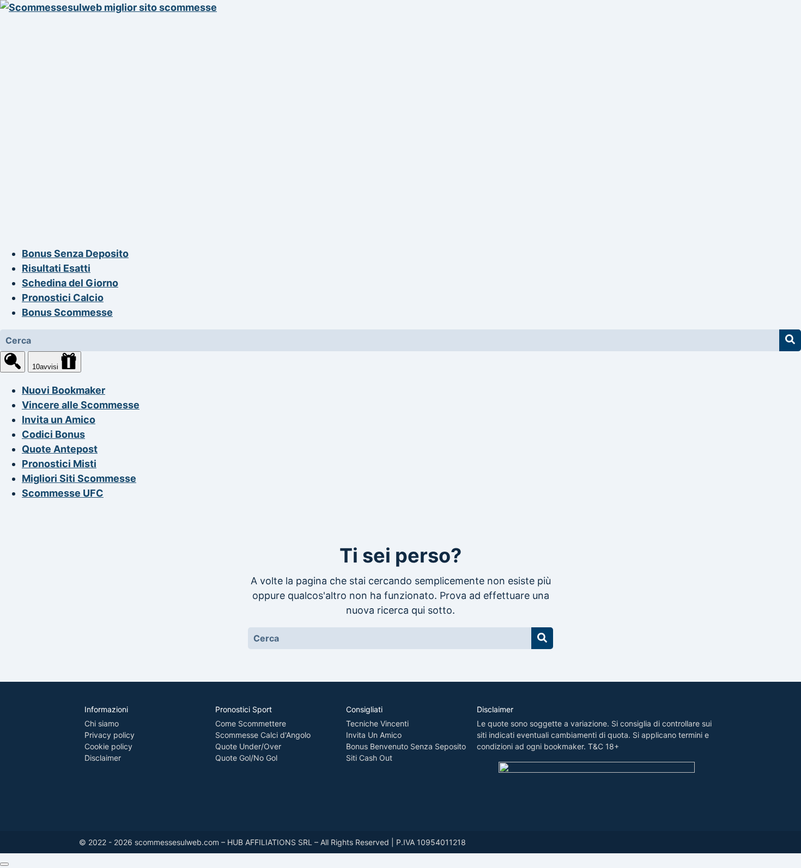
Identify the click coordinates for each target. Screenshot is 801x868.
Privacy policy (109, 734)
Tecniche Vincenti (377, 723)
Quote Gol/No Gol (246, 757)
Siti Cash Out (369, 757)
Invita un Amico (58, 419)
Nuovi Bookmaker (63, 390)
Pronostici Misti (59, 463)
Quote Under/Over (248, 746)
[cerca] (12, 361)
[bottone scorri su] (4, 864)
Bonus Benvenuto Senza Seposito (406, 746)
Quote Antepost (60, 449)
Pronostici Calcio (63, 297)
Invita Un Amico (374, 734)
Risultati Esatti (56, 268)
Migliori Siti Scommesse (79, 478)
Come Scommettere (250, 723)
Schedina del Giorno (70, 283)
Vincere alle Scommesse (80, 405)
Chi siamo (101, 723)
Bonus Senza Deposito (75, 253)
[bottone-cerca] (790, 340)
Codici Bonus (53, 434)
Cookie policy (108, 746)
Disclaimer (102, 757)
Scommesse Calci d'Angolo (263, 734)
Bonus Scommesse (67, 312)
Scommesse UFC (63, 493)
